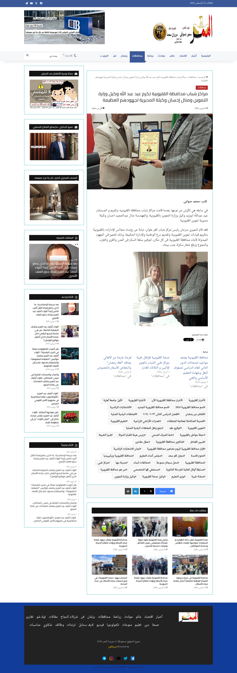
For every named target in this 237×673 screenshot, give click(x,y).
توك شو (41, 617)
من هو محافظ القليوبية (113, 469)
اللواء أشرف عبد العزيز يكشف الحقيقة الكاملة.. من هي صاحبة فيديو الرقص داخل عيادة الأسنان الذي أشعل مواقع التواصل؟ (54, 269)
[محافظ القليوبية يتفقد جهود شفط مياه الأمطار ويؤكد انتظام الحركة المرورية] (109, 527)
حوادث (161, 56)
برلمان (124, 56)
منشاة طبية (197, 476)
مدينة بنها (121, 462)
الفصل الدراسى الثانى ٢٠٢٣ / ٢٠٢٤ (160, 414)
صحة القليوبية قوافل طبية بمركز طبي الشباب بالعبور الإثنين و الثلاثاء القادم (152, 363)
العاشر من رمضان (194, 414)
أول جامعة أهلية (112, 400)
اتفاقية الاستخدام (118, 667)
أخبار (194, 56)
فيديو (100, 625)
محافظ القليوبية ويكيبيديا (118, 456)
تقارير (30, 617)
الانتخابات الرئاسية (120, 407)
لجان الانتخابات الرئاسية (127, 449)
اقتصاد (183, 56)
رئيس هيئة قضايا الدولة (131, 435)
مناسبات (34, 625)
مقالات (53, 617)
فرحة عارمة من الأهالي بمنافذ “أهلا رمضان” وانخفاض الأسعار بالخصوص (114, 363)
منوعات (127, 625)
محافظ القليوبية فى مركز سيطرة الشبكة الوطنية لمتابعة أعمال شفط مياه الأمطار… (191, 581)
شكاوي (47, 625)
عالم (172, 56)
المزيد (105, 56)
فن (114, 56)
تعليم (138, 625)
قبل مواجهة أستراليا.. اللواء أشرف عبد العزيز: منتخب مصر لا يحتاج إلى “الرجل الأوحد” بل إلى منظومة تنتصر (44, 417)
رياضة (150, 56)
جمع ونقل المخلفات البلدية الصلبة (144, 428)
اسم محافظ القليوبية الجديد (153, 407)
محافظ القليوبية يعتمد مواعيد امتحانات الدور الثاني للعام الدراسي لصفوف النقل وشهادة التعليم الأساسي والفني (191, 368)
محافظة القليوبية (194, 462)
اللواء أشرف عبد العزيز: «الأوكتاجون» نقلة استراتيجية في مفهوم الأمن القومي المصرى (45, 398)
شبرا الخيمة (105, 435)
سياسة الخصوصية (136, 667)
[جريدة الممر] (183, 29)
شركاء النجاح (69, 617)
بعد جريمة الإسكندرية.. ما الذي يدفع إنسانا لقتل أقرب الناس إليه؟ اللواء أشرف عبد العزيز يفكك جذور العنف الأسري (46, 311)
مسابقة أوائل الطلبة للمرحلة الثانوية (185, 469)
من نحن (105, 667)
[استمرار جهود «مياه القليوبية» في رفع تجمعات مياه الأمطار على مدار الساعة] (109, 565)
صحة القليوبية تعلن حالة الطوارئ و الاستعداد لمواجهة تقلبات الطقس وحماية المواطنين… (191, 543)
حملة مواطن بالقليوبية (192, 435)
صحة (155, 625)
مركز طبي (103, 462)
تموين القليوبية (196, 428)
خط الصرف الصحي (162, 435)
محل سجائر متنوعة (167, 462)
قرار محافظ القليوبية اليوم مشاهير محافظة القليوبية (175, 449)
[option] (54, 261)
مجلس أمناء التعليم (150, 456)
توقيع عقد (174, 428)
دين (146, 625)
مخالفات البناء (141, 462)
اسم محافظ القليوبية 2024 (189, 407)
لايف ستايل (86, 625)
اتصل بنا (96, 667)
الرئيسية (206, 56)
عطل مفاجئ (142, 442)
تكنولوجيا (113, 625)
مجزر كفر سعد (176, 456)
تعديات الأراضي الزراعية (146, 421)
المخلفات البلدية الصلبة (123, 414)
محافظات (137, 56)
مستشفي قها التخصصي (146, 469)
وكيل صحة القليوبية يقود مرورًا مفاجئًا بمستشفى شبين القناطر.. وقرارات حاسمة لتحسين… (152, 543)
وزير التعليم (178, 476)
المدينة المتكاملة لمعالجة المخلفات (185, 421)
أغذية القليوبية (136, 400)
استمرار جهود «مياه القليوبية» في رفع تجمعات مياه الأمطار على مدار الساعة (110, 581)
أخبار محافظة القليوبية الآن (166, 400)
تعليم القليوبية (118, 421)
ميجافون (112, 646)
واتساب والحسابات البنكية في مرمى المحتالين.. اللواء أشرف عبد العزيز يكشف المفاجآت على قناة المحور (45, 379)
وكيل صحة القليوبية (153, 476)
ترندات (71, 625)
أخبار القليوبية (196, 400)
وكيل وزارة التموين (124, 476)
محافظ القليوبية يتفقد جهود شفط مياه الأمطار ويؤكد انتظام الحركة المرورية (110, 543)
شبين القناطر (197, 442)
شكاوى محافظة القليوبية (169, 442)
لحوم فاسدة (197, 456)
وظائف (59, 625)
